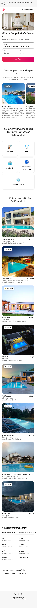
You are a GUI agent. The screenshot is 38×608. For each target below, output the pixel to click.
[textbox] (10, 53)
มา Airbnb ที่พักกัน (27, 10)
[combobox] (18, 46)
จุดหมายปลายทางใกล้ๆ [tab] (9, 532)
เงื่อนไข (24, 599)
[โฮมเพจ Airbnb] (3, 10)
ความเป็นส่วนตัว (15, 599)
